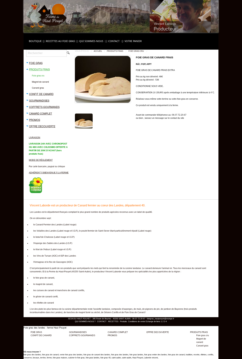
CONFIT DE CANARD (41, 335)
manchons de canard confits (70, 290)
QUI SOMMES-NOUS (93, 41)
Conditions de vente (136, 321)
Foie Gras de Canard (135, 312)
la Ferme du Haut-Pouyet (59, 271)
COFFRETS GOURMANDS (82, 335)
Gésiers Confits (111, 312)
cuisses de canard (45, 290)
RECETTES (113, 321)
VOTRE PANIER (133, 41)
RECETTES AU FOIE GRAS (62, 41)
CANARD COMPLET (118, 332)
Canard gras (202, 345)
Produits (123, 321)
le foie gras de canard (43, 278)
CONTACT (116, 41)
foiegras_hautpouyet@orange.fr (160, 319)
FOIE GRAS (36, 332)
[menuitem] (37, 41)
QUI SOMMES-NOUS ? (85, 321)
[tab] (48, 63)
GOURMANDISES (78, 332)
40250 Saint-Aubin (81, 271)
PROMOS (112, 335)
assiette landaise (102, 309)
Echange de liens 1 (154, 321)
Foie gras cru (136, 51)
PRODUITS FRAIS (115, 51)
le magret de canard (43, 284)
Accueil (98, 51)
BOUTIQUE (37, 41)
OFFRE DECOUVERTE (157, 332)
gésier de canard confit (47, 296)
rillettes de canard (45, 303)
